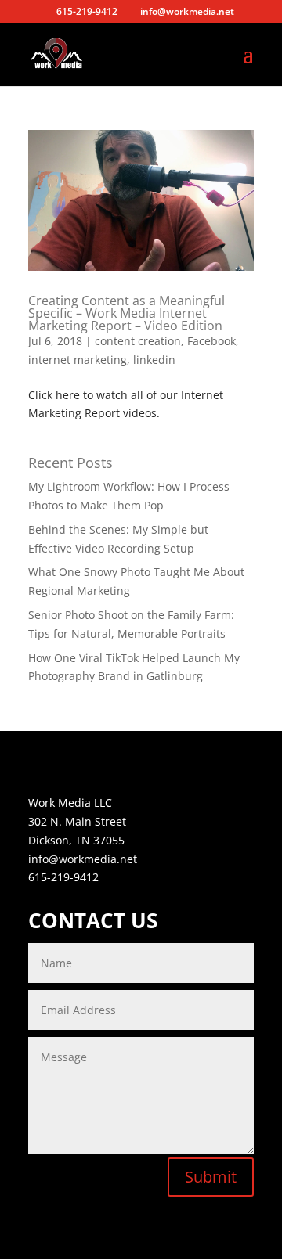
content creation (138, 340)
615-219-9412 (63, 876)
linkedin (154, 359)
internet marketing (77, 359)
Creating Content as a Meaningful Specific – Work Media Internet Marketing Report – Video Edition (126, 313)
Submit (211, 1176)
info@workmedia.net (82, 858)
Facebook (211, 340)
